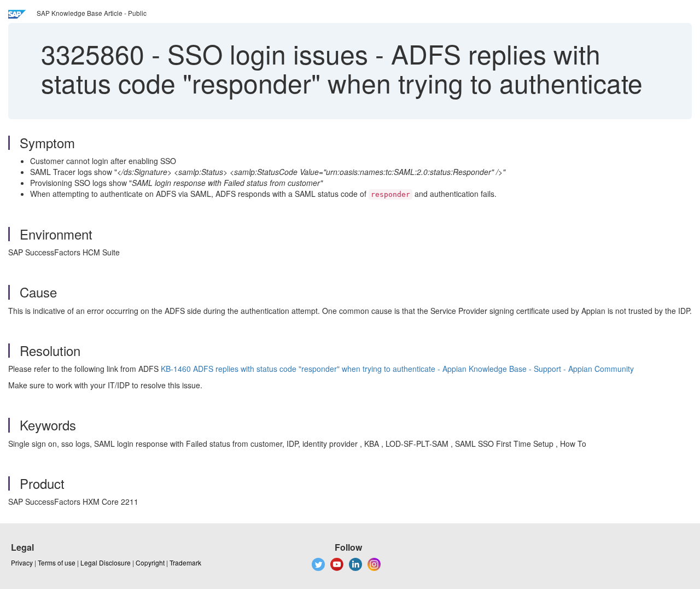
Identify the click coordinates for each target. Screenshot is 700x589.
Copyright (150, 562)
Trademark (185, 562)
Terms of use (56, 562)
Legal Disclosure (105, 562)
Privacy (22, 562)
